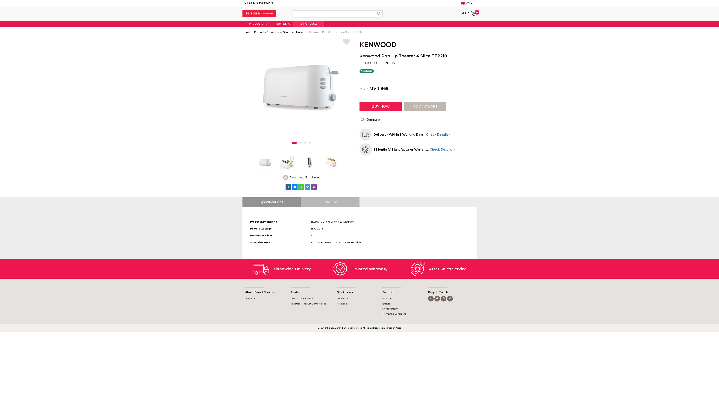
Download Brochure (304, 177)
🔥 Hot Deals (308, 23)
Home (246, 31)
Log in (465, 12)
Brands (281, 23)
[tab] (271, 202)
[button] (294, 143)
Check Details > (442, 149)
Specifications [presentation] (271, 202)
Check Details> (437, 134)
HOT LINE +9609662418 (257, 2)
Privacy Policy (390, 308)
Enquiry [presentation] (330, 202)
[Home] (259, 13)
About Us (250, 298)
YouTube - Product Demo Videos (308, 303)
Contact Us (343, 298)
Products (256, 23)
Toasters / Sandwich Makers (287, 31)
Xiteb (398, 328)
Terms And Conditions (394, 313)
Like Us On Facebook (302, 298)
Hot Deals (342, 303)
